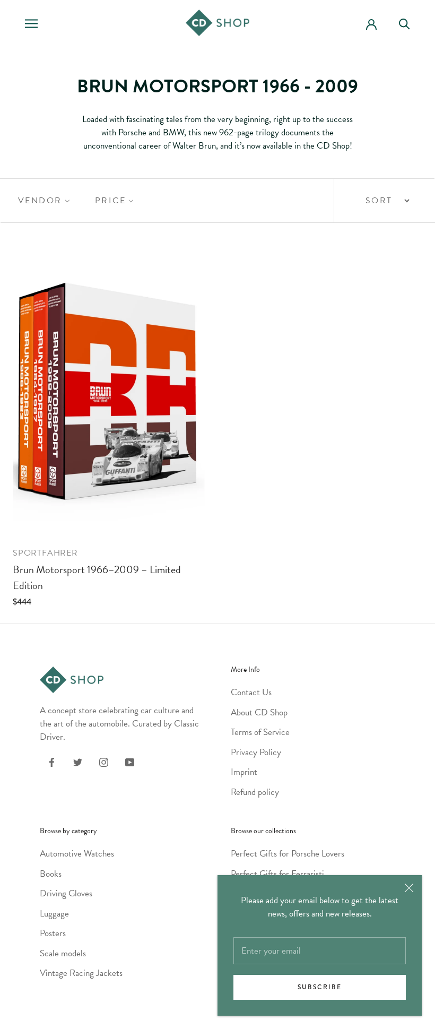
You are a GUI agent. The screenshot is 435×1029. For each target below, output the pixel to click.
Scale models (63, 953)
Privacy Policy (256, 752)
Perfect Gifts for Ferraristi (277, 873)
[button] (42, 200)
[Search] (409, 23)
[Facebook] (51, 760)
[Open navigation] (31, 23)
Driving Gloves (66, 893)
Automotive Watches (77, 853)
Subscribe (320, 987)
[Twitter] (77, 760)
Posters (53, 933)
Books (51, 873)
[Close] (409, 888)
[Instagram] (103, 760)
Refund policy (255, 792)
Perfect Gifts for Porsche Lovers (287, 853)
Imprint (244, 772)
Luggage (54, 913)
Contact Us (251, 692)
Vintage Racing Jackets (81, 973)
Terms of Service (260, 732)
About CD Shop (259, 712)
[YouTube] (129, 760)
